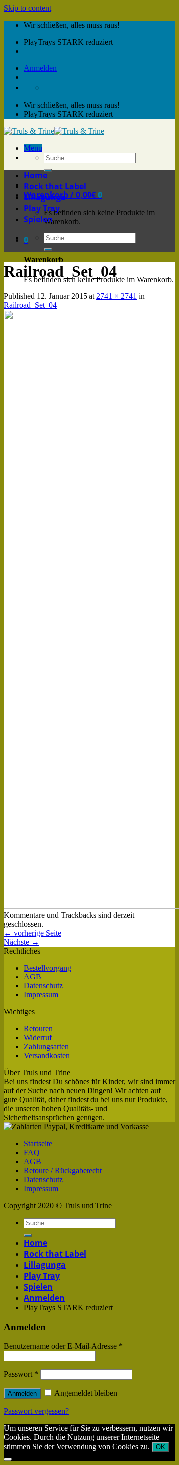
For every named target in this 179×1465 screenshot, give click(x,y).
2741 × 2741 (116, 296)
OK (160, 1447)
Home (35, 175)
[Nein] (8, 1459)
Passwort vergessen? (36, 1411)
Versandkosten (47, 1055)
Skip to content (27, 8)
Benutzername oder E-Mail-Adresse (63, 1346)
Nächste (21, 942)
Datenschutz (43, 985)
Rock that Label (55, 186)
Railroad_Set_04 (30, 305)
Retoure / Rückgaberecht (63, 1170)
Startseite (38, 1143)
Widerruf (38, 1037)
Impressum (41, 994)
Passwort (21, 1374)
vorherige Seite (32, 933)
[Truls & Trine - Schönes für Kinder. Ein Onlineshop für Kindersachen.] (54, 131)
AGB (32, 977)
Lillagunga (45, 197)
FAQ (32, 1152)
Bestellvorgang (47, 968)
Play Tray (42, 208)
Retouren (38, 1028)
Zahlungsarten (46, 1046)
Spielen (38, 219)
